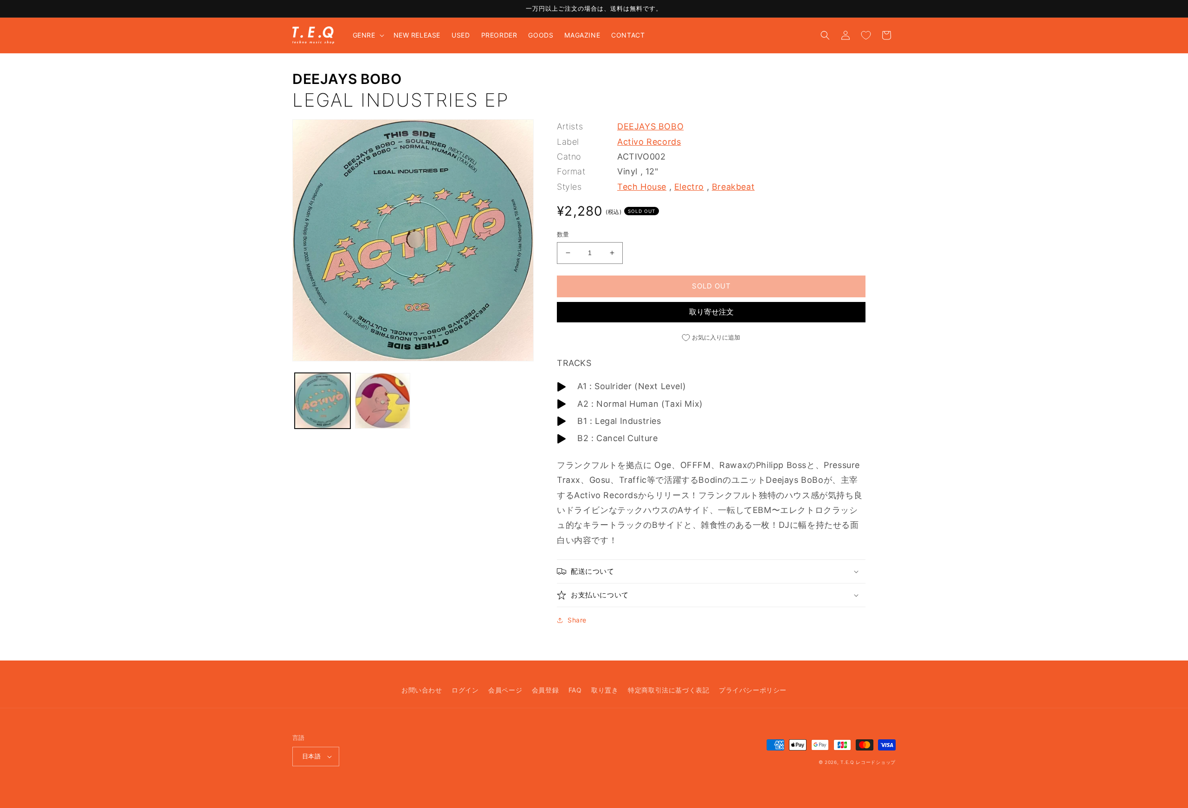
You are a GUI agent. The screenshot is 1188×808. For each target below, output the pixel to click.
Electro (689, 187)
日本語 (311, 756)
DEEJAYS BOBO (346, 79)
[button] (367, 35)
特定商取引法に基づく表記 (668, 690)
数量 (563, 234)
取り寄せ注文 (711, 311)
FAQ (575, 690)
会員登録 (545, 690)
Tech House (641, 187)
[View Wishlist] (866, 35)
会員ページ (505, 690)
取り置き (604, 690)
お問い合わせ (421, 690)
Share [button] (577, 620)
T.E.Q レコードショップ (868, 762)
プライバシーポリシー (753, 690)
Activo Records (649, 142)
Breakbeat (733, 187)
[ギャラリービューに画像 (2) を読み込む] (383, 401)
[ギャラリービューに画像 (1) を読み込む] (322, 401)
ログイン (465, 690)
